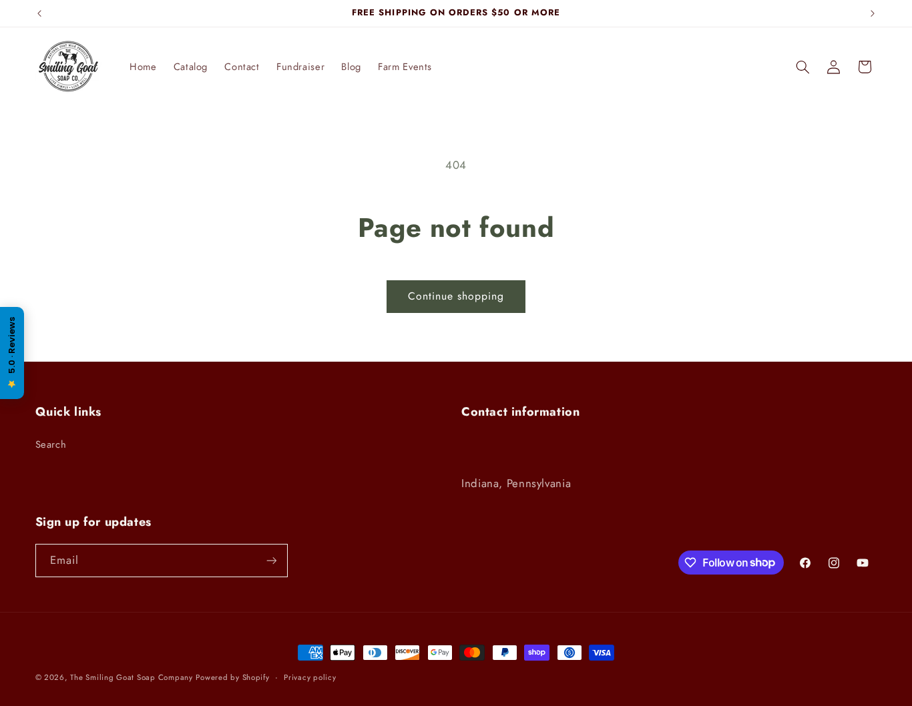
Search (51, 444)
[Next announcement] (872, 13)
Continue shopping (456, 296)
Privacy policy (310, 677)
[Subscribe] (271, 561)
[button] (802, 66)
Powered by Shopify (232, 677)
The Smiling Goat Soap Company (131, 677)
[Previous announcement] (39, 13)
